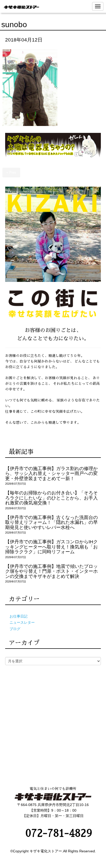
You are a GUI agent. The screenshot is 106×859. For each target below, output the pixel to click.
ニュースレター (22, 622)
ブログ (15, 629)
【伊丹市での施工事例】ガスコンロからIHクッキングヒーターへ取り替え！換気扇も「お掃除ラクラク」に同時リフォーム (51, 546)
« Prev (11, 172)
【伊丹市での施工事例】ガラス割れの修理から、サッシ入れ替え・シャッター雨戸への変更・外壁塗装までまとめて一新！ (51, 473)
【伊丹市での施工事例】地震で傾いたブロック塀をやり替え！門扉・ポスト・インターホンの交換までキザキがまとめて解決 (51, 571)
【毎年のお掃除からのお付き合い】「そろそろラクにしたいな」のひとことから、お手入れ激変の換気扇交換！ (51, 497)
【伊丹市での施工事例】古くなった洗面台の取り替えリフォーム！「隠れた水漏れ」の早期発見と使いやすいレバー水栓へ (51, 522)
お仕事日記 (19, 616)
